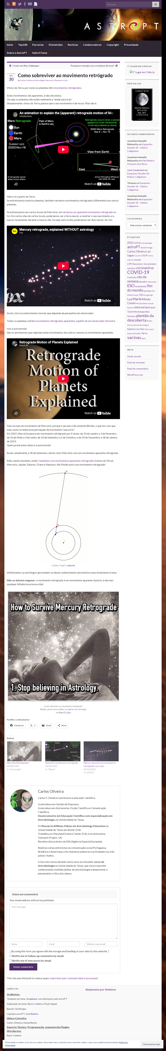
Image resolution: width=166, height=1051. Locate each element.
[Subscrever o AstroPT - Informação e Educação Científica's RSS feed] (8, 3)
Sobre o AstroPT (17, 52)
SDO (138, 329)
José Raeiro (32, 1013)
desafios (143, 281)
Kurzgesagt (148, 295)
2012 (130, 242)
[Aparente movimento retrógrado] (62, 751)
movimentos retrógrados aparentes (55, 320)
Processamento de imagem (138, 325)
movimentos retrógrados (67, 87)
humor (136, 295)
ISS (141, 294)
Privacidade (131, 44)
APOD (137, 242)
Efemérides (56, 44)
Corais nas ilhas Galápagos (25, 65)
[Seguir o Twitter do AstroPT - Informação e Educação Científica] (20, 3)
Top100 (22, 44)
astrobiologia (146, 243)
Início (10, 44)
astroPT (133, 247)
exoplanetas (141, 286)
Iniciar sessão (134, 356)
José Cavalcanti (135, 170)
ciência (130, 260)
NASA (137, 307)
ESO (131, 285)
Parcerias (38, 44)
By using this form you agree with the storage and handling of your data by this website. (60, 951)
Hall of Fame (39, 52)
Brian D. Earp (65, 712)
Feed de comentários (137, 368)
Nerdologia (139, 311)
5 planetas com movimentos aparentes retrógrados (66, 460)
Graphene (31, 998)
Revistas (73, 44)
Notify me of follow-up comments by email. (38, 955)
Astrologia (40, 80)
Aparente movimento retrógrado (61, 762)
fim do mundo (139, 288)
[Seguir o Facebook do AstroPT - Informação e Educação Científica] (25, 3)
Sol (142, 329)
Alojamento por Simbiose (100, 989)
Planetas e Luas (61, 80)
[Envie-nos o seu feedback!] (36, 3)
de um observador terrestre (100, 320)
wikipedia (71, 565)
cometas (131, 268)
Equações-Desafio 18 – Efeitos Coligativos (140, 147)
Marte (137, 299)
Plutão (149, 321)
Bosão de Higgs (147, 247)
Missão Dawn (142, 303)
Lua (129, 299)
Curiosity (131, 277)
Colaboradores (92, 44)
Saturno (131, 329)
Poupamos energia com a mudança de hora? (92, 65)
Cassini (137, 255)
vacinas (134, 337)
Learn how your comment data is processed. (74, 978)
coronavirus (145, 268)
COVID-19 (138, 272)
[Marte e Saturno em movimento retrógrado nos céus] (101, 751)
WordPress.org (135, 374)
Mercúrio (49, 80)
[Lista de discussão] (30, 3)
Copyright (113, 44)
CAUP (144, 255)
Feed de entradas (136, 362)
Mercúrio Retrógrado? (18, 762)
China (150, 256)
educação (152, 282)
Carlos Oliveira (26, 80)
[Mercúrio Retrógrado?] (24, 751)
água (143, 338)
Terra (144, 333)
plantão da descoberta (140, 317)
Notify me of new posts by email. (32, 960)
